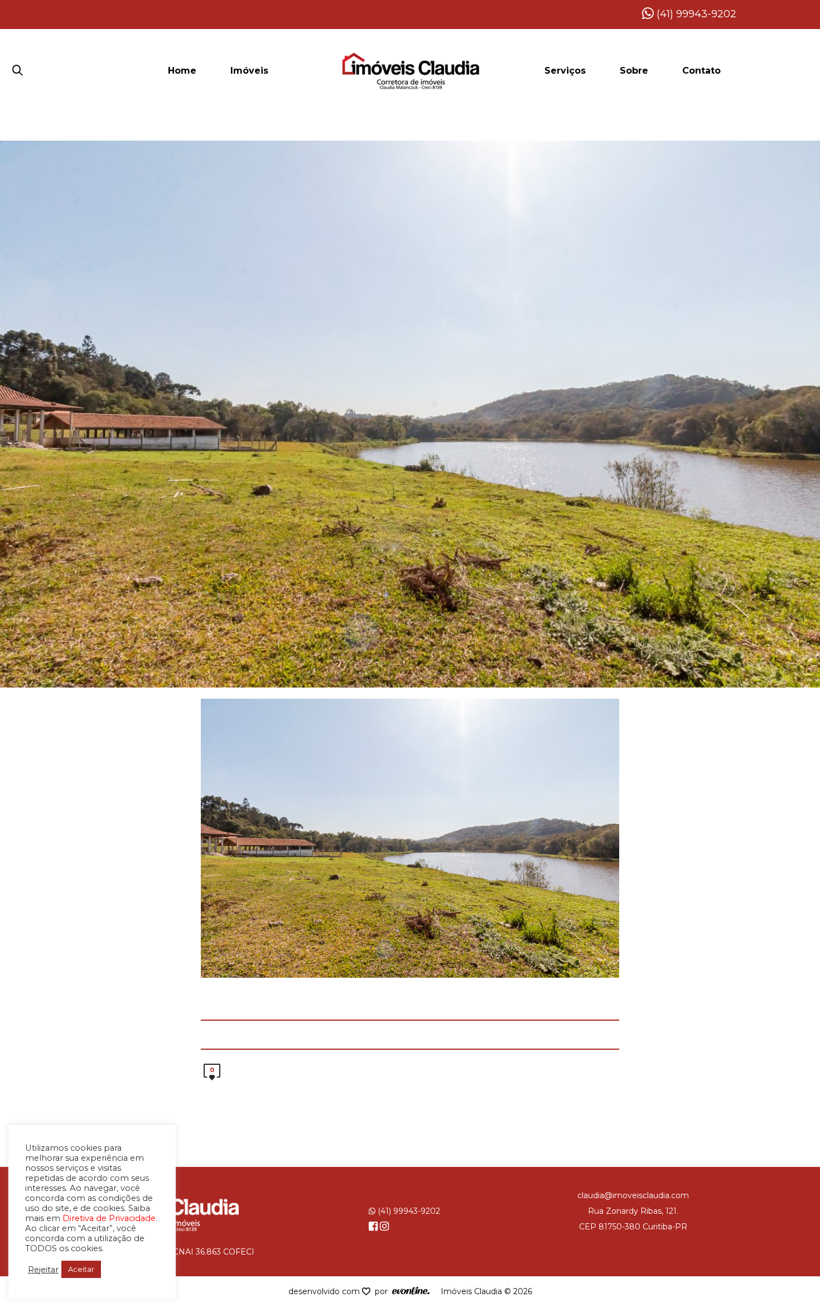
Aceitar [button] (81, 1269)
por (383, 1291)
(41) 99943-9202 (695, 14)
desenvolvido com (325, 1291)
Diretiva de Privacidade (109, 1218)
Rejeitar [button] (43, 1270)
